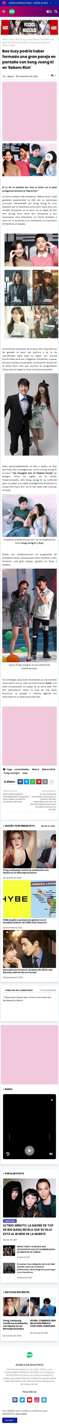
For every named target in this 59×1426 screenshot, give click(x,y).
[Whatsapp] (32, 781)
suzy (11, 39)
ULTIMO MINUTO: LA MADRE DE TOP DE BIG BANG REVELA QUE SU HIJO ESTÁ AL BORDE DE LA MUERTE (28, 1229)
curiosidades (21, 769)
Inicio (5, 39)
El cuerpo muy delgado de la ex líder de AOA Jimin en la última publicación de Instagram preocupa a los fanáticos (36, 1268)
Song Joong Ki (12, 773)
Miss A (35, 769)
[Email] (45, 781)
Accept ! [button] (9, 1420)
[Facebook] (20, 781)
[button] (51, 3)
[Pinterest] (39, 781)
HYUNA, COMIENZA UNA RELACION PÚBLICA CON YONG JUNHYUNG (43, 1323)
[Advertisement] (29, 1054)
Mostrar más (48, 826)
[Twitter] (26, 781)
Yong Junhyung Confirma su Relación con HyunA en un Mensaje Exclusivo (26, 871)
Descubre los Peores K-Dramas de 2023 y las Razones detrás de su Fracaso (27, 971)
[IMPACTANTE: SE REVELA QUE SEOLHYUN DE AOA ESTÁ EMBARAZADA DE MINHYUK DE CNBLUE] (9, 1250)
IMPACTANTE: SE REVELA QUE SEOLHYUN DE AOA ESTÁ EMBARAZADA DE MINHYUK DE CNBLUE (36, 1249)
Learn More (21, 1413)
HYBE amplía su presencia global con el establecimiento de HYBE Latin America (24, 921)
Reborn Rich (48, 769)
